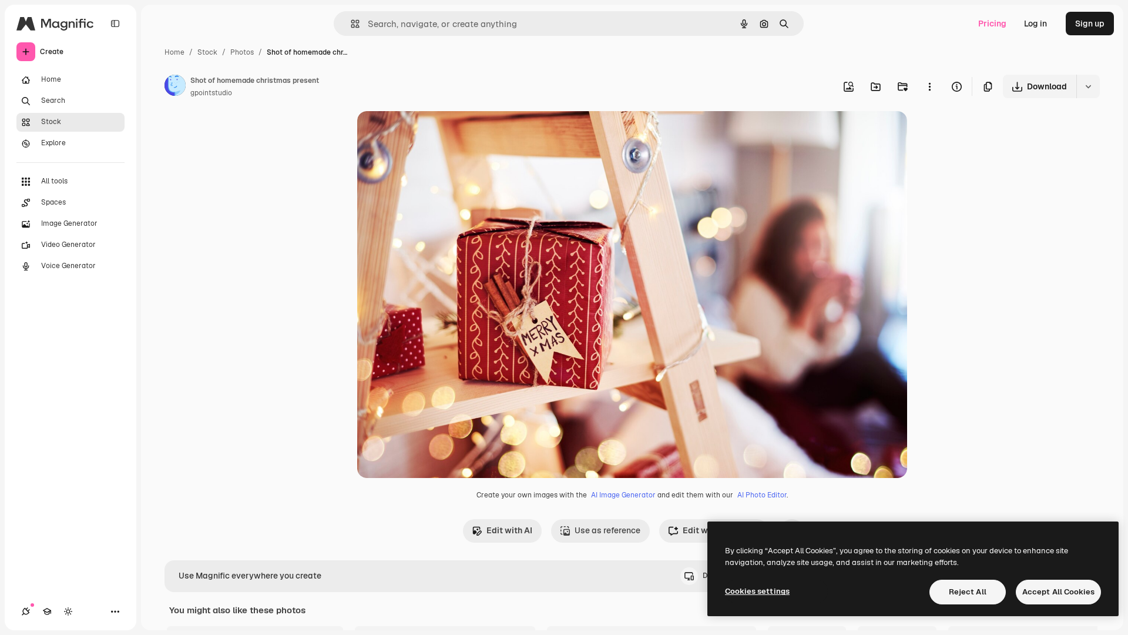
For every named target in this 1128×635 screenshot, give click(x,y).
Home (174, 52)
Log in (1035, 23)
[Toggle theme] (68, 611)
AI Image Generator (623, 495)
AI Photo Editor (762, 495)
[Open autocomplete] (350, 23)
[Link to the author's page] (175, 87)
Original (432, 133)
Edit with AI (509, 530)
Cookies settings (757, 591)
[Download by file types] (1088, 86)
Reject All (967, 592)
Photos (242, 52)
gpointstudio (211, 93)
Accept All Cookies (1058, 592)
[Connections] (25, 611)
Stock (207, 52)
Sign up (1089, 23)
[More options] (929, 86)
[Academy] (47, 611)
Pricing (992, 23)
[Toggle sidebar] (115, 23)
